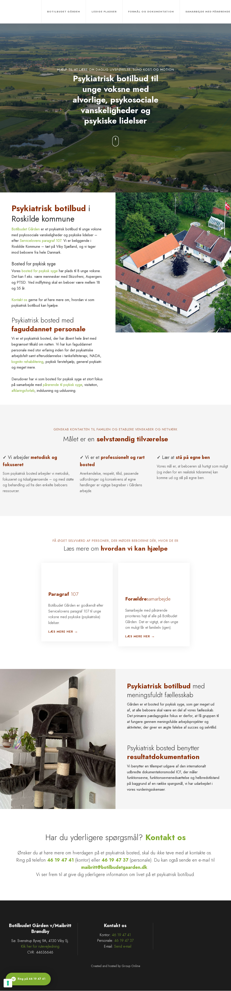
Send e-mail (122, 946)
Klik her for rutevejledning (40, 946)
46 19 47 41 (121, 934)
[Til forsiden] (23, 12)
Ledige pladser (104, 11)
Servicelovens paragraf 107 (40, 240)
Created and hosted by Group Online (115, 966)
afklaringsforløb (23, 390)
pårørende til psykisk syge (62, 384)
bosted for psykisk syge (40, 270)
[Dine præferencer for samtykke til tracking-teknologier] (8, 983)
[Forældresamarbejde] (131, 578)
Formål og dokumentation (151, 11)
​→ (76, 631)
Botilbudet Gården (63, 11)
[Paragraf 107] (51, 576)
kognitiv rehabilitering (27, 361)
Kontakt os (19, 299)
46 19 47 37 (124, 940)
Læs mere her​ (60, 631)
